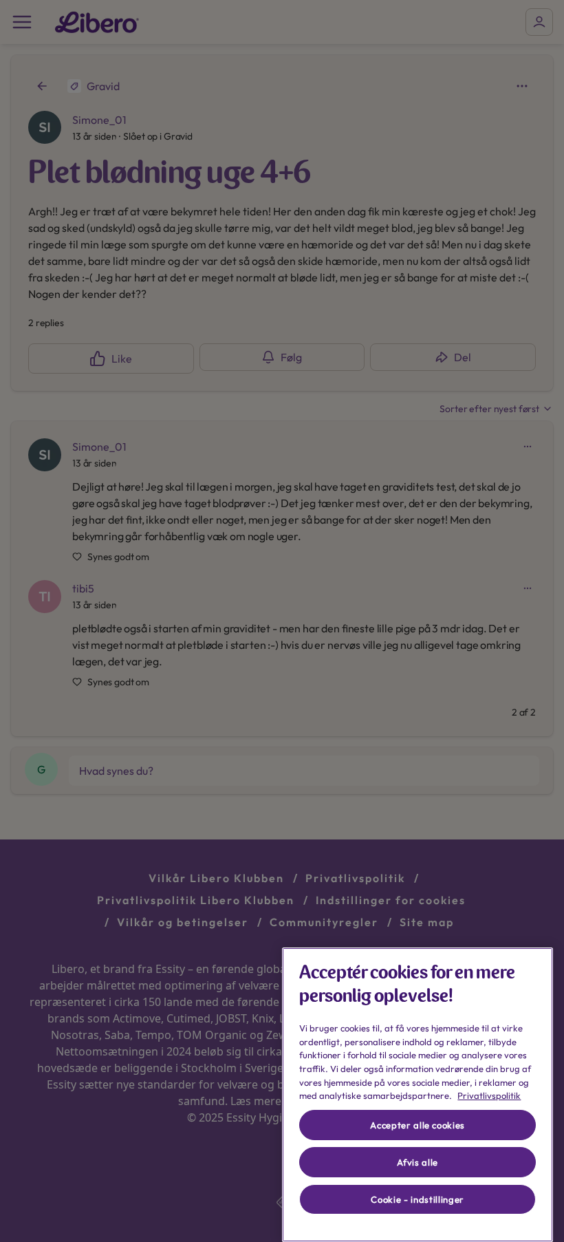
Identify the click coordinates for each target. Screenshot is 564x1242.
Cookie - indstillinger (417, 1199)
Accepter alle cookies (417, 1125)
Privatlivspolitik (489, 1095)
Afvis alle (417, 1162)
